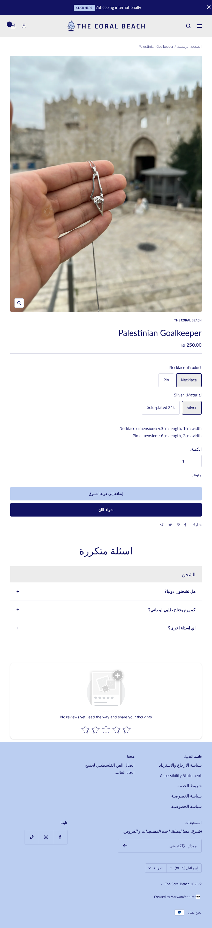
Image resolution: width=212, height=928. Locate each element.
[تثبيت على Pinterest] (178, 525)
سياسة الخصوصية (186, 796)
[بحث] (188, 26)
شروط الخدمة (189, 785)
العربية (158, 868)
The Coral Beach (188, 320)
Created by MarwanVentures (175, 896)
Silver (192, 407)
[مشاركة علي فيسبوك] (185, 525)
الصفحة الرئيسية (189, 46)
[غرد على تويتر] (170, 525)
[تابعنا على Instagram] (46, 837)
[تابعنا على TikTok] (32, 837)
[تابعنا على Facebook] (60, 837)
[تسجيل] (125, 846)
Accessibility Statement (181, 775)
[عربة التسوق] (13, 26)
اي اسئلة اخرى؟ (181, 628)
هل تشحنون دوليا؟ (179, 591)
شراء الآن (106, 509)
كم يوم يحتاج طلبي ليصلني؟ (171, 610)
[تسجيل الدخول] (24, 26)
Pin (166, 380)
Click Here (84, 7)
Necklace (189, 380)
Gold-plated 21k (161, 407)
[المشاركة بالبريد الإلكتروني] (161, 525)
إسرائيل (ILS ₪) (186, 868)
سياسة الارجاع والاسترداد (180, 765)
